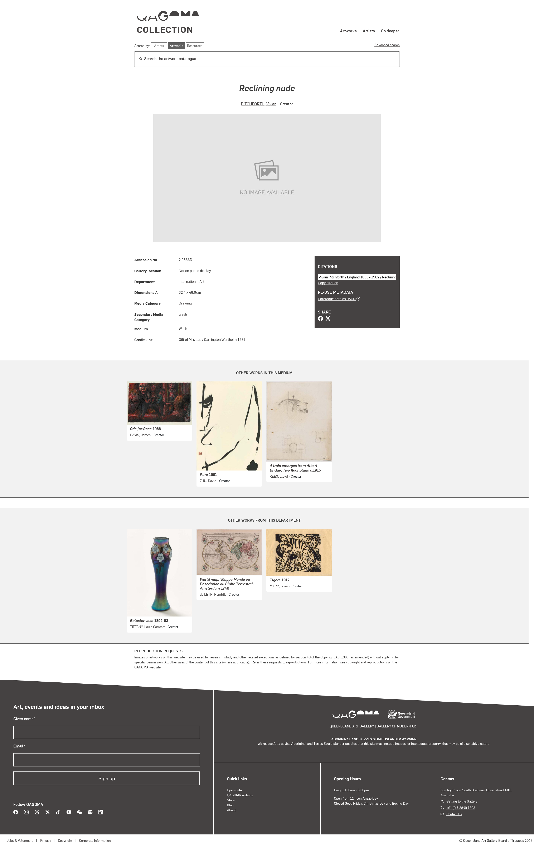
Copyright (65, 840)
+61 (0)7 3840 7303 (460, 807)
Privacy (45, 840)
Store (231, 800)
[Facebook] (320, 319)
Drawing (185, 303)
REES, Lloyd (279, 476)
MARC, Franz (279, 586)
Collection (165, 29)
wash (183, 314)
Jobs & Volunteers (20, 840)
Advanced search (387, 45)
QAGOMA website (240, 795)
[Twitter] (327, 319)
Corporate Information (95, 840)
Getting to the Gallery (461, 801)
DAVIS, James (140, 435)
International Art (191, 281)
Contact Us (454, 814)
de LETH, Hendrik (213, 594)
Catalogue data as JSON (337, 298)
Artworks (348, 30)
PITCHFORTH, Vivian (258, 103)
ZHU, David (208, 480)
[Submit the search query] (137, 59)
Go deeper (390, 30)
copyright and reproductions (366, 662)
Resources (194, 45)
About (231, 810)
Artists (369, 30)
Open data (234, 790)
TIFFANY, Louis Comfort (147, 626)
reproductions (296, 662)
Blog (230, 805)
